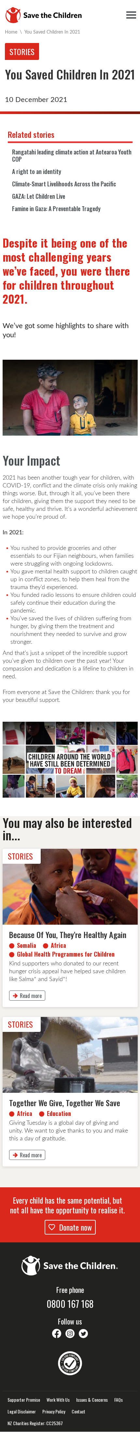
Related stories (31, 134)
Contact (78, 1411)
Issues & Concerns (92, 1399)
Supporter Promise (23, 1399)
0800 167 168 (70, 1303)
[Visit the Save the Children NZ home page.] (70, 1265)
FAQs (118, 1399)
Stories (22, 51)
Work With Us (58, 1399)
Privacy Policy (53, 1411)
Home (11, 32)
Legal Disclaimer (21, 1411)
